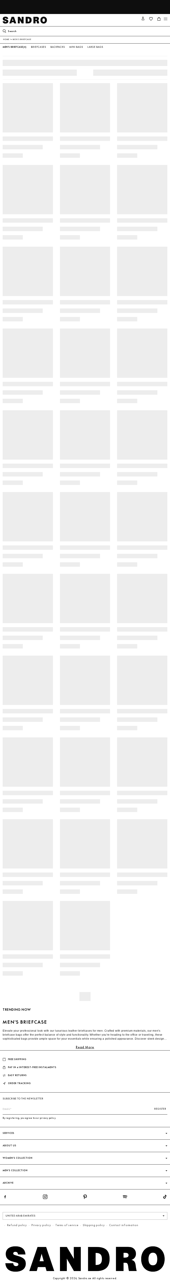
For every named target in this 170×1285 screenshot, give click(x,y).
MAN (142, 3)
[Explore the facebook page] (5, 1197)
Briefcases (38, 47)
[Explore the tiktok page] (164, 1197)
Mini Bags (76, 47)
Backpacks (57, 47)
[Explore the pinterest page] (85, 1197)
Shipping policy (94, 1225)
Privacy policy (41, 1225)
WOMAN (131, 3)
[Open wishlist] (151, 19)
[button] (165, 19)
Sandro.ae (84, 1278)
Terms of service (66, 1225)
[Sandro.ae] (26, 20)
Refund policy (17, 1225)
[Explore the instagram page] (45, 1197)
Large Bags (95, 47)
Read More (85, 1047)
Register (160, 1108)
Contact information (123, 1225)
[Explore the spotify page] (125, 1197)
